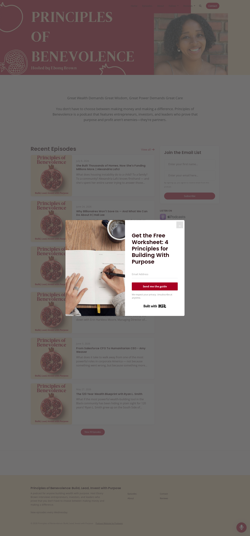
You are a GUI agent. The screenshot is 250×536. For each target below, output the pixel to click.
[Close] (179, 224)
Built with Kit (155, 306)
